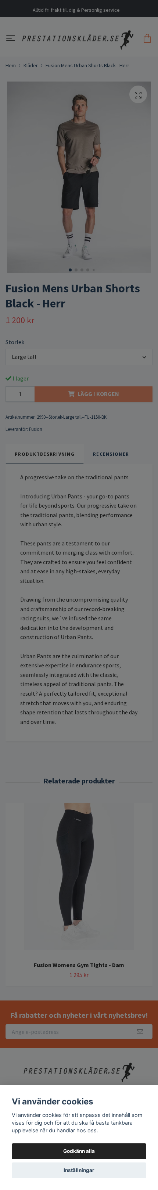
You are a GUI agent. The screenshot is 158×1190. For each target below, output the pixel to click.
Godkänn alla (79, 1151)
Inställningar (79, 1170)
